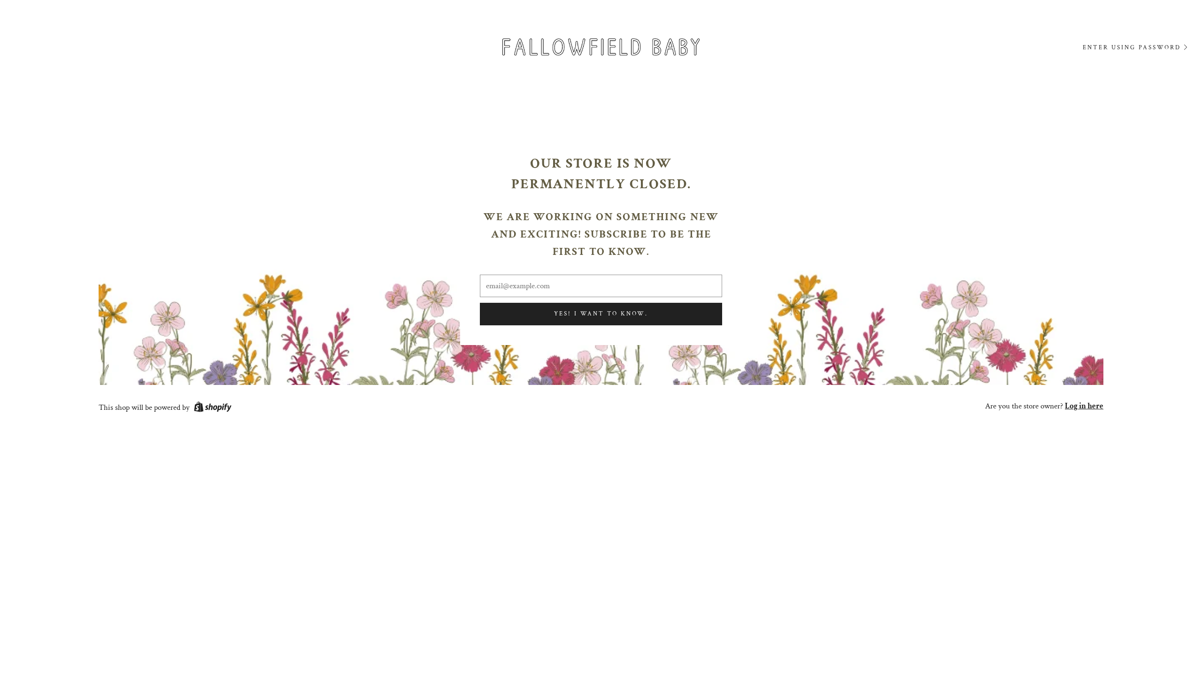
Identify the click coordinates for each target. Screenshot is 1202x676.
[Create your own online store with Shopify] (212, 408)
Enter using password (1132, 48)
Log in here (1084, 406)
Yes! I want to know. (601, 314)
